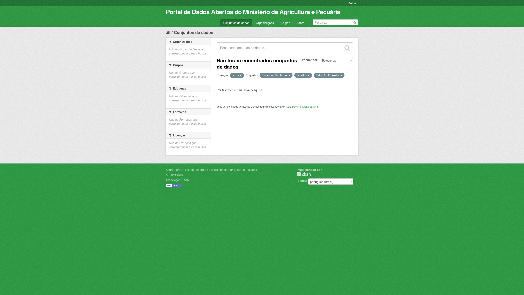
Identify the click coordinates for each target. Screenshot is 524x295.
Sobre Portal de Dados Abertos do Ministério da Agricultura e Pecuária (211, 170)
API (283, 106)
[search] (347, 48)
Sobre (300, 23)
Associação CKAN (177, 180)
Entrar (352, 3)
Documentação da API (304, 106)
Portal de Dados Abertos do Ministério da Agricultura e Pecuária (253, 11)
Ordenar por (308, 60)
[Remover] (241, 75)
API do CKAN (174, 175)
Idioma (301, 180)
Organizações (265, 23)
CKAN (304, 174)
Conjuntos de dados (236, 23)
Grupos (285, 23)
